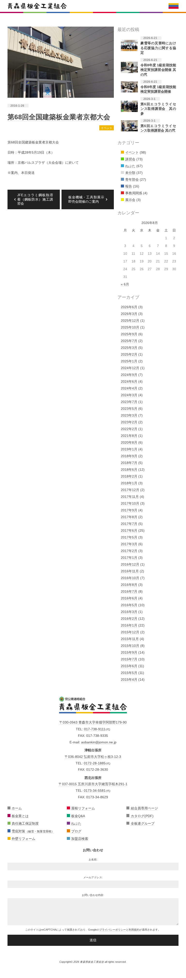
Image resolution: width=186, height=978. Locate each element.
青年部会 (132, 179)
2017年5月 (129, 537)
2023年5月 (129, 409)
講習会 (130, 159)
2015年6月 (129, 666)
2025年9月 (129, 334)
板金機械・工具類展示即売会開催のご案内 (86, 199)
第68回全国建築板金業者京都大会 (59, 117)
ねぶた (130, 166)
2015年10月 (130, 646)
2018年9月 (129, 456)
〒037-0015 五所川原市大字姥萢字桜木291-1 (93, 784)
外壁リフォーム (23, 839)
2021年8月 (129, 436)
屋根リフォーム (83, 808)
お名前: (93, 859)
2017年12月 (130, 490)
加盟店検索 (79, 839)
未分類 (130, 173)
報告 (128, 186)
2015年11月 (130, 639)
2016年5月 (129, 605)
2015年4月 (129, 679)
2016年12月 (130, 564)
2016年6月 (129, 598)
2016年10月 (130, 578)
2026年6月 (129, 307)
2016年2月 (129, 618)
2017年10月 (130, 503)
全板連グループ (143, 823)
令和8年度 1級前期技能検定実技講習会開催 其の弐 (158, 69)
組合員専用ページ (144, 808)
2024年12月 (130, 368)
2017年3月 (129, 544)
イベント (106, 128)
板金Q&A (78, 816)
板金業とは (20, 816)
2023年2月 (129, 422)
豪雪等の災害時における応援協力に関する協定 (158, 47)
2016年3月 (129, 612)
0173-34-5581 (95, 790)
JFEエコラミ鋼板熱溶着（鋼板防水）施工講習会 (35, 199)
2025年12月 (130, 320)
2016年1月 (129, 625)
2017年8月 (129, 517)
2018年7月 (129, 463)
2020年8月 (129, 442)
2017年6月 (129, 530)
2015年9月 (129, 652)
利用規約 (134, 929)
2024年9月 (129, 375)
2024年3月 (129, 395)
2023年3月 (129, 415)
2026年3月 (129, 314)
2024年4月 (129, 388)
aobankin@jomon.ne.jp (98, 742)
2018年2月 (129, 476)
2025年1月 (129, 361)
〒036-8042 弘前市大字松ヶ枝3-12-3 (93, 757)
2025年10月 (130, 327)
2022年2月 (129, 429)
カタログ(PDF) (142, 816)
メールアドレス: (93, 877)
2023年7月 (129, 402)
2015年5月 (129, 673)
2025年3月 (129, 348)
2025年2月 (129, 354)
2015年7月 (129, 659)
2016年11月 (130, 571)
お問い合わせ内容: (93, 895)
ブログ (76, 831)
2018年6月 (129, 469)
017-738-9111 (94, 729)
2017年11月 (130, 497)
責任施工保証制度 (25, 823)
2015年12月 (130, 632)
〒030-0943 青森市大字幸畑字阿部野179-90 (93, 722)
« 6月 (125, 284)
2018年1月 (129, 483)
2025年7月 (129, 341)
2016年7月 (129, 591)
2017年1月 (129, 558)
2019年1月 (129, 449)
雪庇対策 (33, 831)
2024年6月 (129, 381)
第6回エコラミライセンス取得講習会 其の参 (158, 108)
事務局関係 (133, 193)
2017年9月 (129, 510)
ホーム (17, 808)
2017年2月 (129, 551)
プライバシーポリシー (112, 929)
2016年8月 (129, 585)
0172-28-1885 (95, 763)
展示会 (130, 200)
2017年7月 (129, 524)
